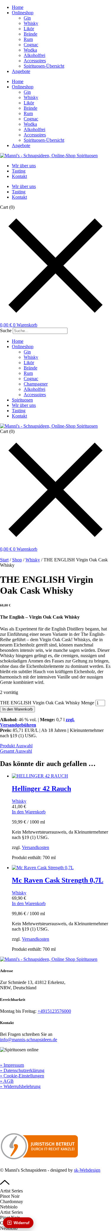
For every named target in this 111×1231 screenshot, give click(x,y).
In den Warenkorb (17, 709)
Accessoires (35, 60)
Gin (27, 17)
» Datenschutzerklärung (22, 1070)
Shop (17, 559)
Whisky (31, 23)
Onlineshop (22, 12)
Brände (30, 33)
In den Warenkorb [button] (29, 811)
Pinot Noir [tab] (10, 1196)
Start (4, 559)
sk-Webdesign (87, 1170)
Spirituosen (22, 399)
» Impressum (12, 1065)
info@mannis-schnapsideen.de (28, 1039)
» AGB (7, 1081)
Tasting (18, 170)
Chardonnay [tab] (11, 1201)
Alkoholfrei (34, 55)
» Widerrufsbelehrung (20, 1086)
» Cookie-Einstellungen (22, 1075)
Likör (29, 28)
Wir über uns (24, 165)
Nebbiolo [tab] (8, 1206)
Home (17, 7)
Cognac (31, 44)
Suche (6, 330)
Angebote (21, 71)
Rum (28, 39)
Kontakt (19, 176)
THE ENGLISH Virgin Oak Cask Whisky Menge (47, 702)
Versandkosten (35, 847)
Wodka (30, 49)
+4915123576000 (54, 1011)
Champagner (36, 383)
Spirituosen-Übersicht (44, 66)
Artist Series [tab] (11, 1190)
